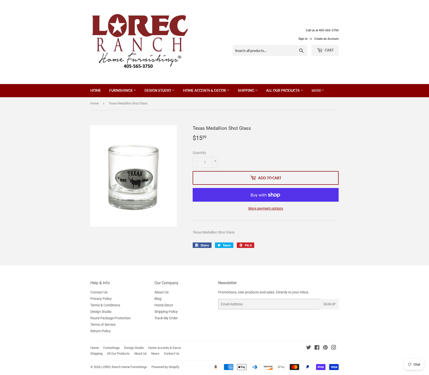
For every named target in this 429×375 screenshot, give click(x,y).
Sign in (303, 39)
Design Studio (158, 90)
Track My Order (166, 318)
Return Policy (100, 331)
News (155, 353)
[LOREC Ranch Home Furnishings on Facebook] (317, 348)
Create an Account (326, 39)
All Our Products (283, 90)
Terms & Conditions (105, 305)
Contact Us (98, 292)
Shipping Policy (166, 312)
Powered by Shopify (165, 367)
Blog (157, 299)
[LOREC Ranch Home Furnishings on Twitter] (308, 348)
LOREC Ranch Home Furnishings (124, 367)
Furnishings (121, 90)
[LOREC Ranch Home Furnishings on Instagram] (333, 348)
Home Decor (163, 305)
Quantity (199, 153)
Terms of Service (102, 325)
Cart (329, 50)
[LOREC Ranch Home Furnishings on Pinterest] (325, 348)
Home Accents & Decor (205, 90)
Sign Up (329, 304)
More (316, 91)
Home (95, 90)
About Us (161, 292)
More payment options (265, 208)
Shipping (246, 90)
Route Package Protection (110, 318)
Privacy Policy (101, 299)
